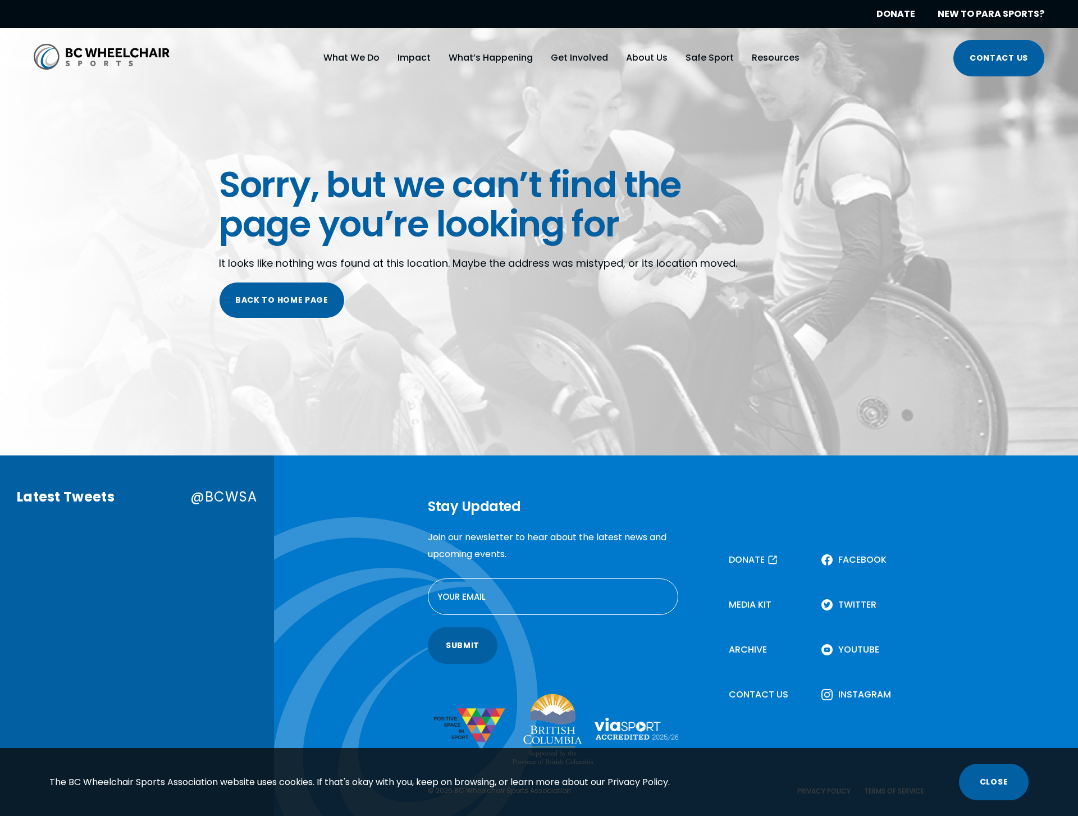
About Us (647, 57)
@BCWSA (223, 496)
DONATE (895, 13)
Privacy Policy (637, 782)
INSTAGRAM (864, 694)
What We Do (351, 57)
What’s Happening (491, 57)
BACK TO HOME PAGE (281, 300)
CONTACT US (999, 57)
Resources (776, 57)
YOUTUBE (858, 649)
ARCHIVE (748, 649)
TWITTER (857, 604)
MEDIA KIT (750, 604)
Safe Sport (710, 57)
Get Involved (579, 57)
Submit (462, 645)
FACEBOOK (862, 559)
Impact (414, 57)
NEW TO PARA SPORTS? (991, 13)
